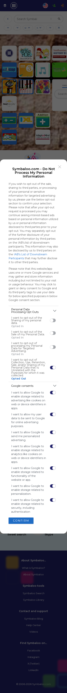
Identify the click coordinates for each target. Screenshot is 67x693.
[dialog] (33, 346)
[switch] (53, 320)
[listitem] (33, 310)
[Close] (59, 166)
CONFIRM (21, 520)
